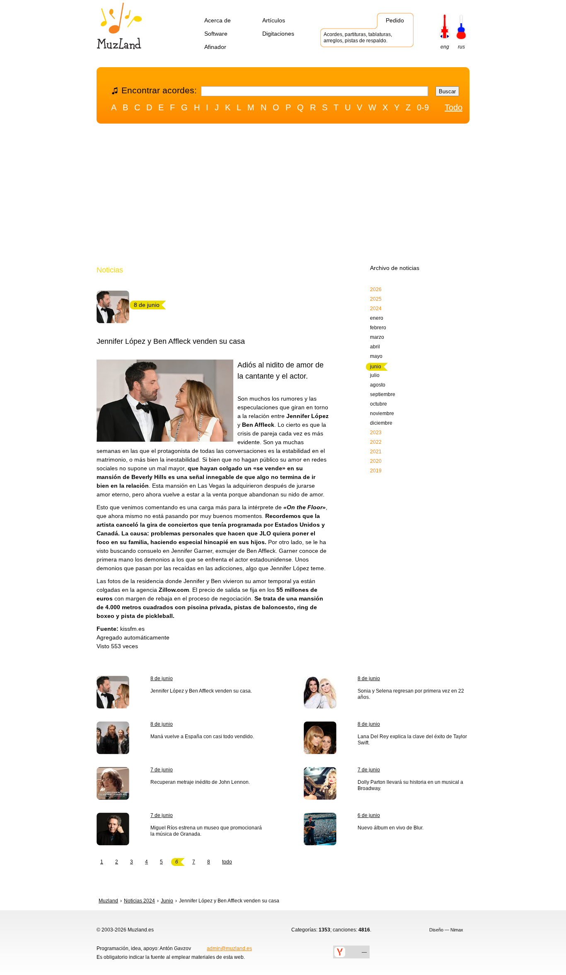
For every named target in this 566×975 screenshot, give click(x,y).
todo (227, 862)
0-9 (423, 107)
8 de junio (161, 678)
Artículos (273, 20)
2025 (376, 299)
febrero (378, 328)
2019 (376, 471)
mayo (376, 356)
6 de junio (369, 815)
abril (375, 347)
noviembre (382, 413)
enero (376, 318)
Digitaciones (278, 33)
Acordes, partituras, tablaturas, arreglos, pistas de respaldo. (358, 38)
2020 (376, 461)
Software (215, 33)
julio (375, 375)
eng (444, 47)
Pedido (395, 20)
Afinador (215, 47)
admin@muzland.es (229, 948)
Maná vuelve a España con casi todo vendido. (202, 736)
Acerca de (217, 20)
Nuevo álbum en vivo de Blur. (390, 828)
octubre (378, 404)
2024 (376, 308)
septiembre (382, 394)
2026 (376, 289)
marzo (377, 337)
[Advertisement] (283, 196)
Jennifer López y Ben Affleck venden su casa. (201, 691)
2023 (376, 432)
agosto (377, 385)
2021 (376, 452)
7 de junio (161, 770)
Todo (453, 107)
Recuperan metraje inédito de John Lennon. (200, 782)
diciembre (381, 423)
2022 (376, 442)
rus (461, 47)
